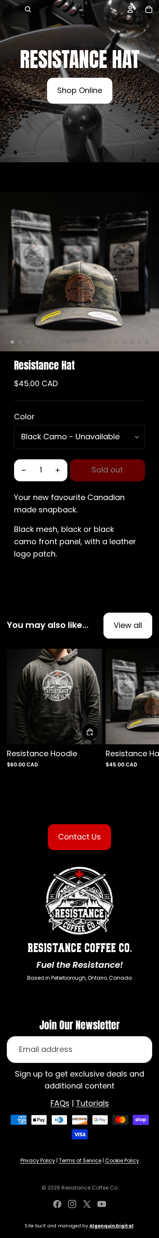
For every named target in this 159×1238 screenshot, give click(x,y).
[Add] (90, 732)
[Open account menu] (130, 9)
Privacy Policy (37, 1160)
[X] (87, 1204)
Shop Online (79, 90)
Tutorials (92, 1103)
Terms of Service (80, 1160)
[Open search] (28, 9)
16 (124, 342)
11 (87, 342)
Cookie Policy (122, 1160)
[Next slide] (144, 714)
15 (116, 342)
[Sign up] (138, 1049)
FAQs (60, 1103)
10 (79, 342)
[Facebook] (57, 1204)
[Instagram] (72, 1204)
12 (94, 342)
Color (24, 416)
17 (131, 342)
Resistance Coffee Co (89, 1187)
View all (128, 625)
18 (139, 342)
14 (109, 342)
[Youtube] (102, 1204)
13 (101, 342)
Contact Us (79, 836)
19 (146, 342)
